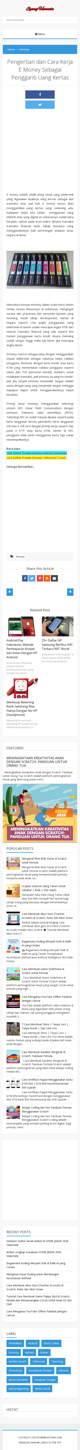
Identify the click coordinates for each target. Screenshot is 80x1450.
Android (32, 1343)
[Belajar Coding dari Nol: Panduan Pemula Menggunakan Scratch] (13, 1112)
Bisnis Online (51, 1343)
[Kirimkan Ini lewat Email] (54, 578)
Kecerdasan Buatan (40, 1370)
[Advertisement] (40, 152)
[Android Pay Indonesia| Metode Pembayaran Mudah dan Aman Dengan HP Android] (22, 626)
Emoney (20, 556)
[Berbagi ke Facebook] (40, 94)
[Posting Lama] (70, 591)
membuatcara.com (50, 1437)
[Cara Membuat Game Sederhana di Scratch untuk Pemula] (13, 973)
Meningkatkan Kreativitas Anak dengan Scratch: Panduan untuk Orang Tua (37, 762)
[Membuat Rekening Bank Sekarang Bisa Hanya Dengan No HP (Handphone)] (22, 688)
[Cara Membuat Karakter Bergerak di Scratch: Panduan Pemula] (13, 1056)
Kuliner (44, 1352)
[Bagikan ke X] (40, 105)
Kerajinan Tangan (45, 1379)
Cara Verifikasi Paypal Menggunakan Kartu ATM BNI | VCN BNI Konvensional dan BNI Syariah (47, 1083)
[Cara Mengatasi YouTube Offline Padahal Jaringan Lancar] (13, 1001)
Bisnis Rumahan (18, 1379)
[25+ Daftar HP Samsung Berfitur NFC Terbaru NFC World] (57, 626)
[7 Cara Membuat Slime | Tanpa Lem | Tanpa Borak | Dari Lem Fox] (13, 1029)
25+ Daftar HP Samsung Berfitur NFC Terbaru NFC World (57, 644)
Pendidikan (15, 1343)
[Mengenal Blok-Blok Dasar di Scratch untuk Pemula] (13, 863)
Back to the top (51, 1442)
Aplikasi (29, 1352)
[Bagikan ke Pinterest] (40, 578)
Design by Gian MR (29, 1442)
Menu (41, 34)
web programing (18, 1388)
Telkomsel (38, 1361)
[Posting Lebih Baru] (10, 591)
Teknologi (57, 1361)
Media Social (42, 1388)
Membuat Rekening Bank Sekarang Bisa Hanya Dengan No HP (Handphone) (22, 708)
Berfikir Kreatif (17, 1361)
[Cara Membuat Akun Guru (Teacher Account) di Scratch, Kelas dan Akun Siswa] (13, 918)
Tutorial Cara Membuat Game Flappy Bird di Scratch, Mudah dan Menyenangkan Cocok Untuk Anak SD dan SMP (39, 1300)
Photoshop (15, 1370)
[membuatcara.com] (40, 9)
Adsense (63, 1370)
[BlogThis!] (47, 578)
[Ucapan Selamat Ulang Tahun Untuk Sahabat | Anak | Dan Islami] (13, 890)
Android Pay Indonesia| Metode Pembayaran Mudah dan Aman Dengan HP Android (22, 648)
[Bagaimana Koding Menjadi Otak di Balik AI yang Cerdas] (13, 946)
